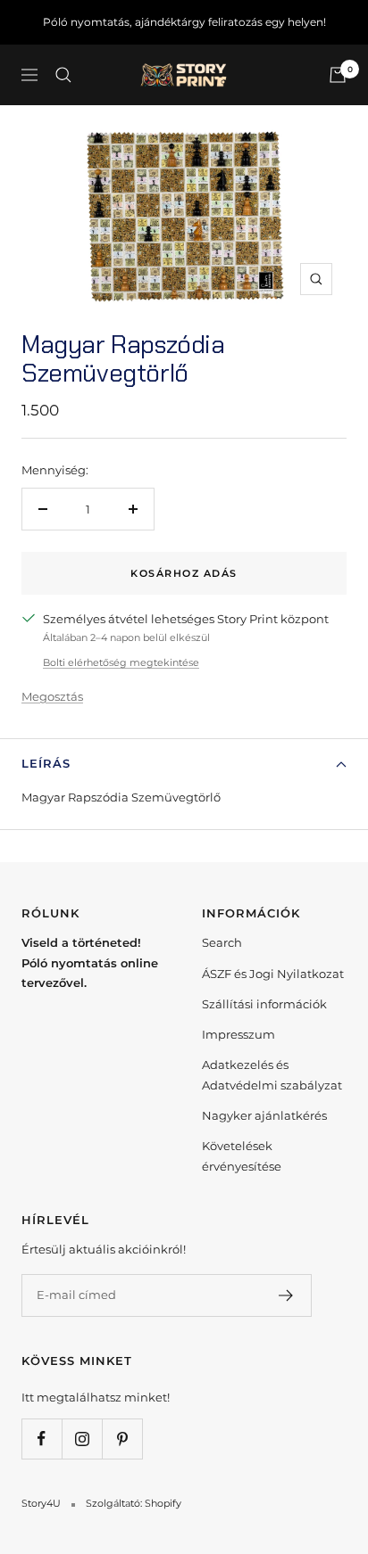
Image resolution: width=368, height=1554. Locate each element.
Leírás (46, 763)
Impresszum (238, 1034)
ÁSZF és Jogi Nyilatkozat (273, 973)
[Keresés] (63, 75)
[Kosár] (338, 75)
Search (222, 942)
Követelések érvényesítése (241, 1155)
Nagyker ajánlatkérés (264, 1115)
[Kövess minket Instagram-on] (82, 1438)
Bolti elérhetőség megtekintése (121, 662)
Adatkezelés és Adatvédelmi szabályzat (272, 1074)
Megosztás (52, 696)
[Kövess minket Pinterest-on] (122, 1438)
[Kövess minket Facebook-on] (41, 1438)
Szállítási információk (264, 1004)
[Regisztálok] (286, 1295)
